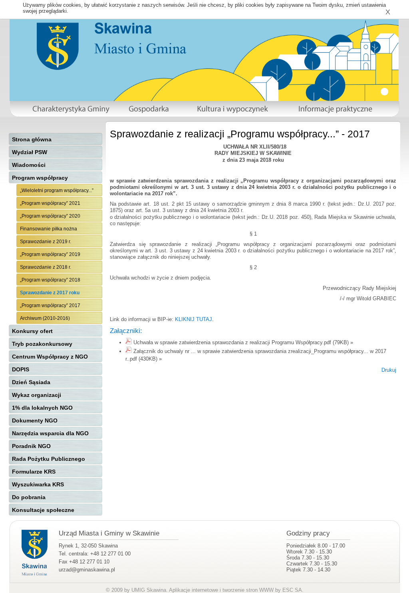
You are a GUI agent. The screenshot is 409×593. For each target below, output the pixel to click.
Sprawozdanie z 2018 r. (45, 267)
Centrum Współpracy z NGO (50, 356)
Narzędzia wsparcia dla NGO (50, 433)
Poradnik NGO (31, 446)
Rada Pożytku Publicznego (48, 459)
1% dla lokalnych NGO (42, 408)
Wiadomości (29, 165)
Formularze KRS (34, 471)
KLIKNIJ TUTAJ (193, 319)
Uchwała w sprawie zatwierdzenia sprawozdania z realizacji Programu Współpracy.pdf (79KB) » (243, 342)
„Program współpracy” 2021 (50, 203)
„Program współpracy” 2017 (50, 305)
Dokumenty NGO (35, 420)
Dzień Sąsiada (31, 382)
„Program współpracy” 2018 (50, 280)
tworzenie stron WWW (248, 590)
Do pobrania (29, 497)
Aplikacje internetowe (193, 590)
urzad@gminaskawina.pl (87, 570)
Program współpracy (40, 178)
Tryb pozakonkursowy (42, 344)
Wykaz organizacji (36, 395)
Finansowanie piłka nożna (48, 229)
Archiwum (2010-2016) (45, 318)
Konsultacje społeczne (43, 510)
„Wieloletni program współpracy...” (56, 190)
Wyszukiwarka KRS (38, 484)
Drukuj (388, 370)
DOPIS (20, 369)
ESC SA (292, 590)
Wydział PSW (29, 152)
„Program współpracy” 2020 (50, 216)
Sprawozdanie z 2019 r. (45, 241)
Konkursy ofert (32, 331)
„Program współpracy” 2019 (50, 254)
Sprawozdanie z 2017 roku (49, 293)
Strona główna (32, 139)
